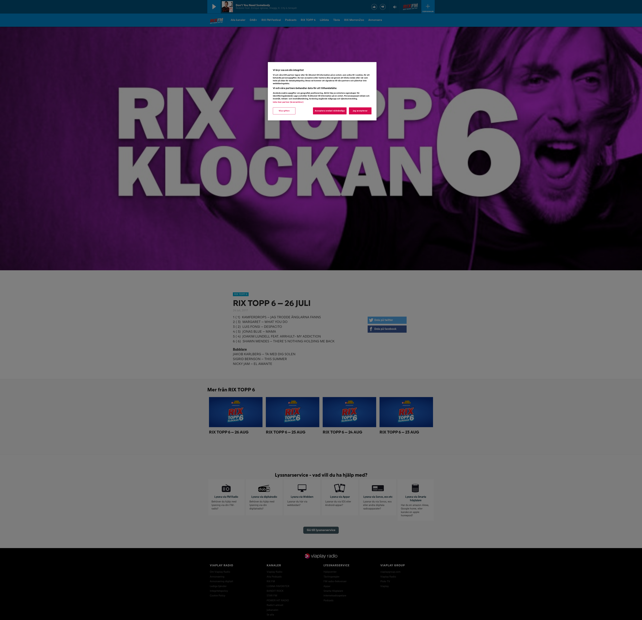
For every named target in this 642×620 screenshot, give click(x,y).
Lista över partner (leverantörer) (288, 102)
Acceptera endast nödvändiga (330, 111)
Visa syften (284, 111)
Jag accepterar (360, 111)
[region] (322, 91)
